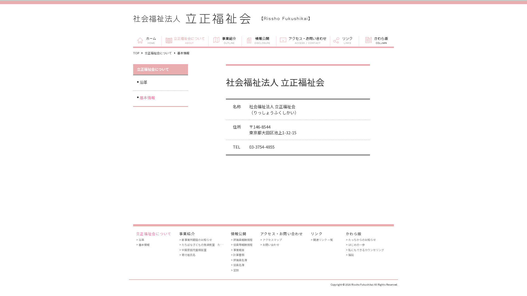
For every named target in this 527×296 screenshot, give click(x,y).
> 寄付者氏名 (187, 255)
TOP (136, 53)
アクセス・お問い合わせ (303, 41)
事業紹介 (225, 41)
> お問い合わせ (269, 245)
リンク (344, 41)
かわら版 (376, 41)
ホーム (147, 41)
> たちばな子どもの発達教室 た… (201, 245)
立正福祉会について (184, 41)
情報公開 (259, 41)
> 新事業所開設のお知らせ (195, 240)
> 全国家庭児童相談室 (192, 250)
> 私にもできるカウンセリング (365, 250)
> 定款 (235, 270)
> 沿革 (140, 240)
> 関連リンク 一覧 (322, 240)
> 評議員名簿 (239, 260)
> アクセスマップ (271, 240)
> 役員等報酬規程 (242, 245)
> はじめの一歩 (355, 245)
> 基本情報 (143, 245)
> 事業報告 (237, 250)
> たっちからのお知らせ (361, 240)
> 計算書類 (237, 255)
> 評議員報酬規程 (242, 240)
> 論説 (350, 255)
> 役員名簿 (237, 265)
